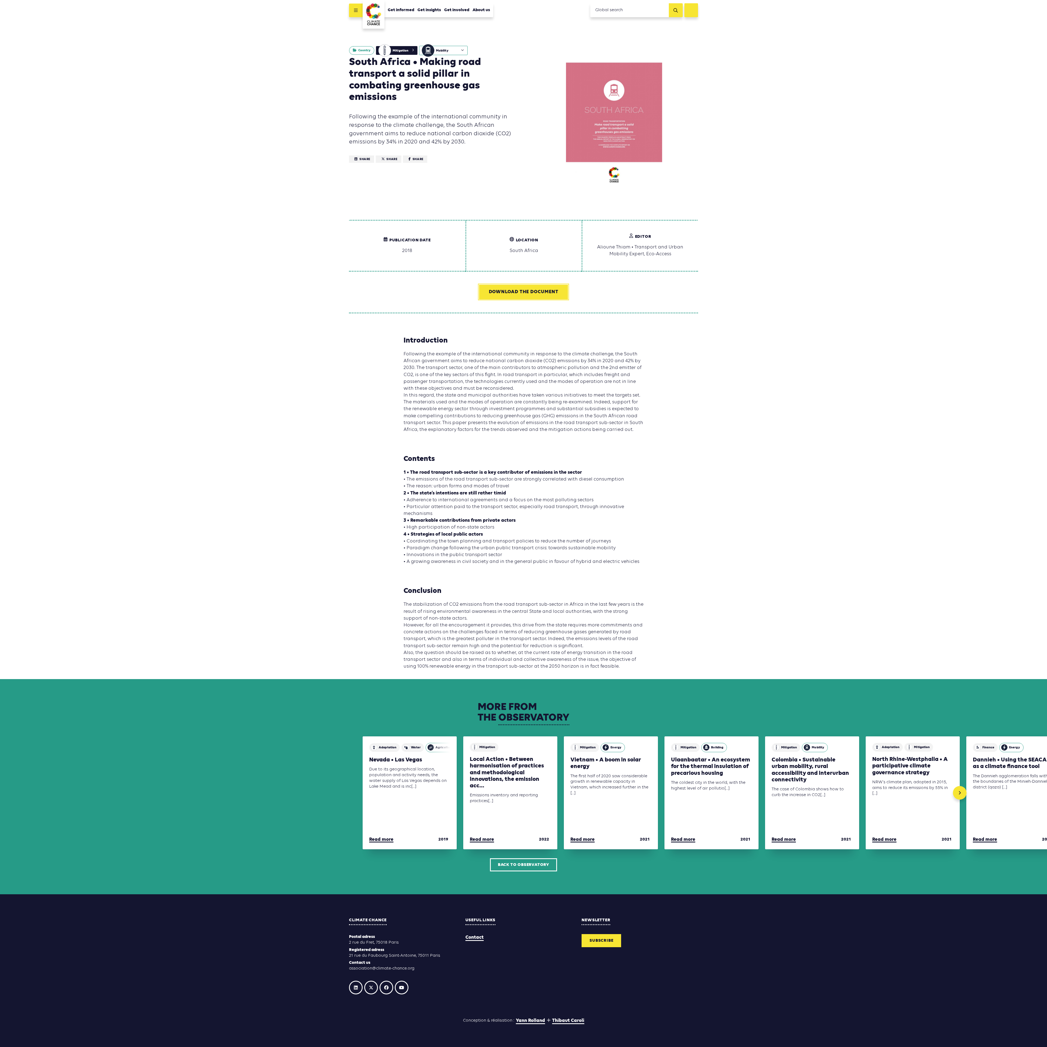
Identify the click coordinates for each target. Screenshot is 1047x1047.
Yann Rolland (530, 1021)
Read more (381, 839)
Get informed (401, 10)
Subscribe (601, 940)
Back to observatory (523, 865)
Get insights (429, 10)
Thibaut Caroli (568, 1021)
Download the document (523, 292)
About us (481, 10)
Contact (474, 937)
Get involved (456, 10)
